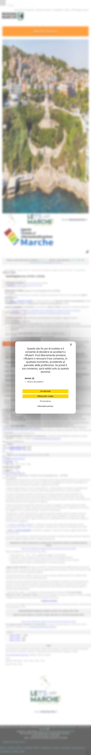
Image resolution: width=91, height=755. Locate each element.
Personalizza (45, 401)
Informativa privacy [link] (45, 406)
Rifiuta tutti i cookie (45, 396)
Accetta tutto (45, 391)
